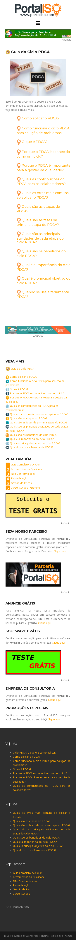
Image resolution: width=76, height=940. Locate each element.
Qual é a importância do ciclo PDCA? (32, 439)
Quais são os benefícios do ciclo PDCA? (33, 435)
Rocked (54, 935)
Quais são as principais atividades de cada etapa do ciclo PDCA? (40, 238)
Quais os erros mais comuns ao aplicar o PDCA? (39, 414)
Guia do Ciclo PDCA (22, 368)
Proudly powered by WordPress (21, 935)
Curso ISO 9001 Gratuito (25, 488)
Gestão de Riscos (21, 483)
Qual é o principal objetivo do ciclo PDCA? (35, 443)
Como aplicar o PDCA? (40, 118)
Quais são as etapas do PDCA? (28, 418)
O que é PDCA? (34, 142)
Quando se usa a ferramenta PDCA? (31, 447)
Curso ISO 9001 (22, 893)
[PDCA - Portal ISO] (38, 10)
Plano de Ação (19, 478)
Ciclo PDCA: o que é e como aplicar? (34, 752)
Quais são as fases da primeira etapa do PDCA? (38, 422)
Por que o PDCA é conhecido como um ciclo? (37, 393)
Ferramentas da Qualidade (27, 469)
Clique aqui (60, 551)
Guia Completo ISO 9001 (25, 464)
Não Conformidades (23, 474)
